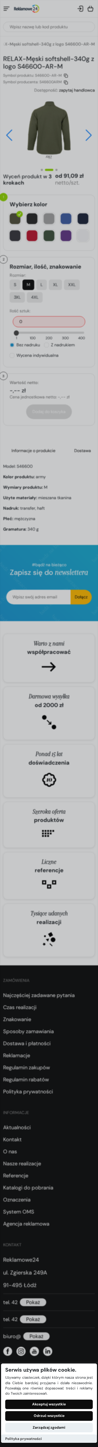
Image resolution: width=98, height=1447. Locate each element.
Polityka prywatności (23, 1439)
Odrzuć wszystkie (49, 1415)
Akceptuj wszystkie (49, 1404)
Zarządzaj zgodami (49, 1427)
